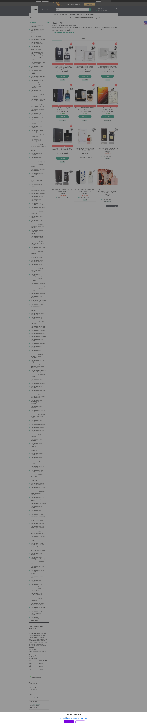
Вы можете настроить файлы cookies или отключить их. (73, 718)
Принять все (69, 721)
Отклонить (80, 721)
